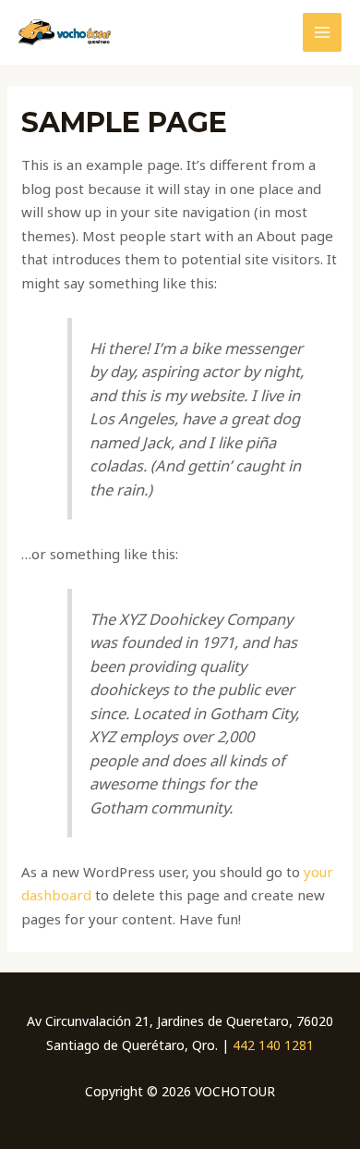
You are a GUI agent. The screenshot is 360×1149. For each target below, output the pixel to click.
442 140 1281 (273, 1045)
